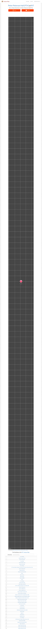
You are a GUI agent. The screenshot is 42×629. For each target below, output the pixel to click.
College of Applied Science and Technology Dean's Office (22, 596)
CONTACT (31, 1)
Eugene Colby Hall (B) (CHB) (22, 626)
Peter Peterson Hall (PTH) (18, 5)
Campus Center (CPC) (22, 582)
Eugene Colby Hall (22, 623)
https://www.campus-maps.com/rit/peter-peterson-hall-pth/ (20, 550)
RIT (32, 5)
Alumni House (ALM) (22, 559)
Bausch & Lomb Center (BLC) (22, 571)
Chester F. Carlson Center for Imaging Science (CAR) (22, 594)
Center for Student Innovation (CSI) (22, 591)
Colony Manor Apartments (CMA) (22, 602)
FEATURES (27, 1)
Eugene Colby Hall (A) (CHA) (22, 625)
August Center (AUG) (22, 564)
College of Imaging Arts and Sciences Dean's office (22, 597)
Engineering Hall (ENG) (22, 620)
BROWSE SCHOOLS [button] (37, 1)
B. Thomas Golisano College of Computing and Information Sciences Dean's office (22, 567)
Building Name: (10, 554)
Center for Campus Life (22, 587)
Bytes (22, 579)
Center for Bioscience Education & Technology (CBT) (22, 585)
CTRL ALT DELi (22, 611)
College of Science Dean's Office (22, 600)
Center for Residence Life (22, 590)
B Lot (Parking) (22, 565)
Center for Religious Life (22, 588)
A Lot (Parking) (22, 556)
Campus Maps (6, 1)
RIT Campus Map (25, 552)
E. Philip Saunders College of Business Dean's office (22, 619)
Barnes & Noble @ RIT (22, 568)
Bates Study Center (22, 570)
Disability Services (22, 616)
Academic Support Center (22, 558)
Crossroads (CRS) (22, 608)
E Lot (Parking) (22, 617)
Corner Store (22, 605)
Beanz (22, 573)
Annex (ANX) (22, 561)
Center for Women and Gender (22, 593)
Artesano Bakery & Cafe (22, 562)
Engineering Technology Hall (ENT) (22, 622)
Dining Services (22, 614)
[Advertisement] (23, 14)
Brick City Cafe (22, 576)
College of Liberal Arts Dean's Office (22, 599)
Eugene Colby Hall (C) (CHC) (22, 628)
